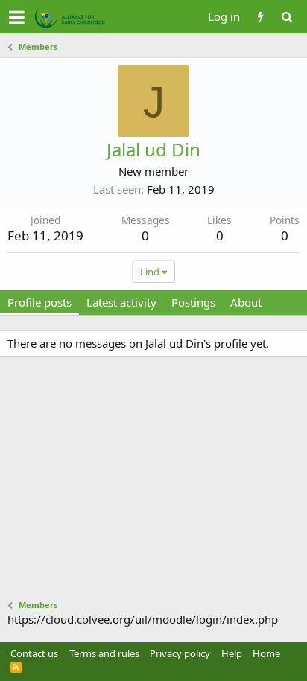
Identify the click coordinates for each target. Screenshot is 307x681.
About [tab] (246, 302)
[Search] (286, 17)
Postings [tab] (193, 302)
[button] (17, 17)
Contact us (34, 653)
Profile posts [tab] (39, 302)
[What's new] (260, 17)
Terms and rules (104, 653)
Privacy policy (180, 653)
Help (231, 653)
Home (266, 653)
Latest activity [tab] (121, 302)
